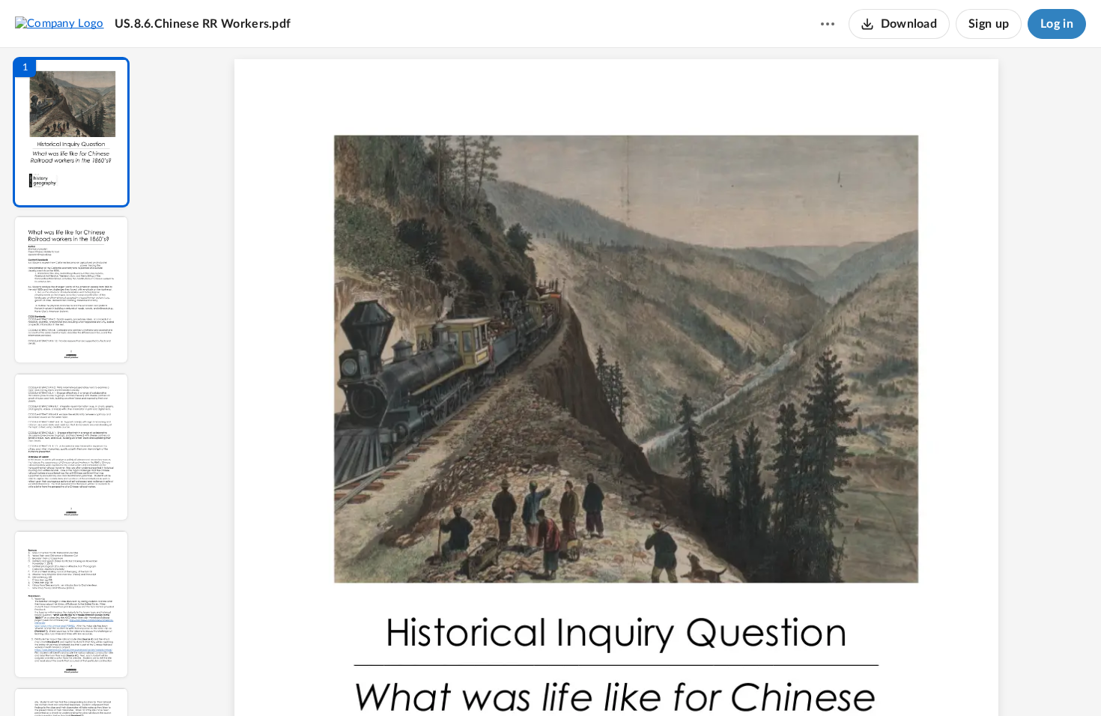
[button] (71, 132)
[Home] (59, 23)
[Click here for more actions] (828, 24)
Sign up (988, 24)
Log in (1056, 24)
